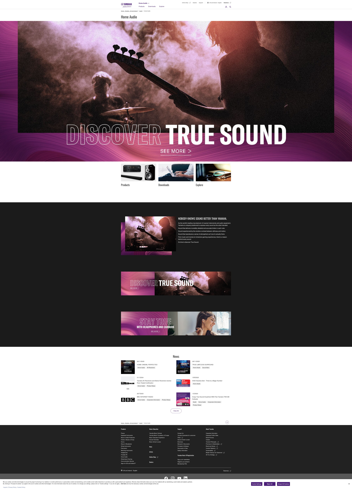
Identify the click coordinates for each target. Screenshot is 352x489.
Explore (161, 6)
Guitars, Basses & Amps (127, 440)
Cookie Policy (21, 487)
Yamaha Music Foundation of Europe (159, 435)
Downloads (152, 6)
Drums (122, 442)
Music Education (153, 429)
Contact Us (181, 433)
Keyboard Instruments (127, 435)
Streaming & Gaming (126, 459)
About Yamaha (210, 429)
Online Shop (185, 2)
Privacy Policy (12, 487)
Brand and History (210, 446)
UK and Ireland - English (215, 2)
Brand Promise (210, 437)
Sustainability (209, 450)
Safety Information (182, 450)
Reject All (269, 484)
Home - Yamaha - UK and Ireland (129, 11)
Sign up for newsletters (184, 459)
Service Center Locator (184, 440)
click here (123, 483)
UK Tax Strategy (210, 455)
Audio (140, 11)
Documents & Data (183, 448)
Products (141, 6)
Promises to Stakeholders (213, 444)
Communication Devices (127, 461)
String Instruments (126, 446)
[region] (176, 484)
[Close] (349, 484)
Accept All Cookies (283, 484)
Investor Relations (211, 448)
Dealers (195, 2)
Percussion (124, 448)
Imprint (5, 487)
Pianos (123, 433)
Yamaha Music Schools (155, 433)
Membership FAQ (182, 464)
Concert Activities (154, 440)
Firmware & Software (183, 446)
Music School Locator (155, 442)
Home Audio (143, 3)
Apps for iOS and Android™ (128, 463)
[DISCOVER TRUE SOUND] (176, 283)
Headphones (124, 452)
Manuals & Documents (184, 444)
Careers (208, 440)
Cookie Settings (256, 484)
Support (201, 2)
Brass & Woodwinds (126, 444)
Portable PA (124, 455)
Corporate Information (211, 433)
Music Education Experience (157, 437)
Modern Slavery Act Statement (214, 452)
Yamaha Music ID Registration (186, 455)
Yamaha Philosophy (211, 442)
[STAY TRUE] (176, 323)
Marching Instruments (127, 450)
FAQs (179, 437)
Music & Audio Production (128, 437)
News (150, 447)
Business (226, 2)
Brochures (180, 442)
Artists (151, 452)
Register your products (184, 462)
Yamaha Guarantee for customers (186, 435)
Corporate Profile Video (212, 435)
